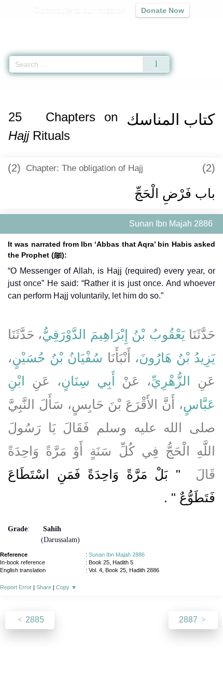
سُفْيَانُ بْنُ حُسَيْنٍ (57, 357)
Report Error (16, 587)
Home (12, 82)
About (22, 650)
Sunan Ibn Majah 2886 (117, 554)
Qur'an (70, 28)
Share (43, 587)
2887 (189, 619)
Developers (123, 650)
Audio (192, 28)
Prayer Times (151, 28)
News (49, 650)
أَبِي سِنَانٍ (88, 381)
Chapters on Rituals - (148, 82)
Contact (164, 650)
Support (80, 650)
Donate (198, 650)
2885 (33, 619)
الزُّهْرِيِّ (170, 381)
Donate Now (162, 10)
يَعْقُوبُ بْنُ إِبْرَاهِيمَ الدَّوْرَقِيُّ (113, 334)
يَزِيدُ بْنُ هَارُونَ (177, 357)
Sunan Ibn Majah (54, 82)
